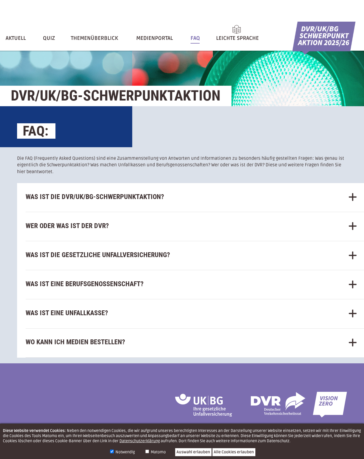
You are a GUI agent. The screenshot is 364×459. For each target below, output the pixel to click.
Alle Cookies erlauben (234, 452)
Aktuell (16, 38)
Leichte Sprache (237, 38)
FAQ (195, 38)
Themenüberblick (94, 38)
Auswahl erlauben (193, 452)
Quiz (49, 38)
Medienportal (154, 38)
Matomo (158, 452)
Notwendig (125, 452)
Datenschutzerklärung (139, 440)
